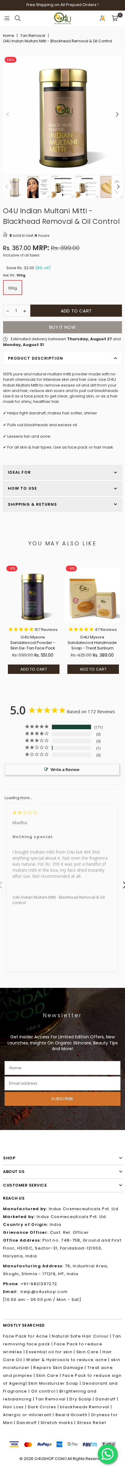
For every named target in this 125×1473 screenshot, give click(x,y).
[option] (62, 114)
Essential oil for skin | (51, 1352)
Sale (10, 59)
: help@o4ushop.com (42, 1292)
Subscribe (62, 1099)
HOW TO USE (22, 488)
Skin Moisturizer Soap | (55, 1383)
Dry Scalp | (82, 1399)
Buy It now (62, 327)
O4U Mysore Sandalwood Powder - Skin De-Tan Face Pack (32, 642)
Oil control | (45, 1391)
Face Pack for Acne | (27, 1336)
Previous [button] (7, 114)
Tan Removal (32, 35)
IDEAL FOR (19, 472)
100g (12, 288)
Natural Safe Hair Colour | (82, 1336)
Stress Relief (91, 1423)
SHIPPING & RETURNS (32, 504)
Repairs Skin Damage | (60, 1367)
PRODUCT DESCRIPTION (35, 358)
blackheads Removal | (86, 1407)
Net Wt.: (14, 275)
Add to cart (33, 669)
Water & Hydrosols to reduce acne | (68, 1360)
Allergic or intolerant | (29, 1415)
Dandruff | (107, 1399)
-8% (11, 568)
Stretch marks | (59, 1423)
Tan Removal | (52, 1399)
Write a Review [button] (65, 769)
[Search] (17, 18)
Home (8, 35)
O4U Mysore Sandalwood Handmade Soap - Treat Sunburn (92, 642)
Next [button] (117, 114)
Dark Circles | (44, 1407)
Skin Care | (89, 1352)
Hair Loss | (15, 1407)
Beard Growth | (74, 1415)
